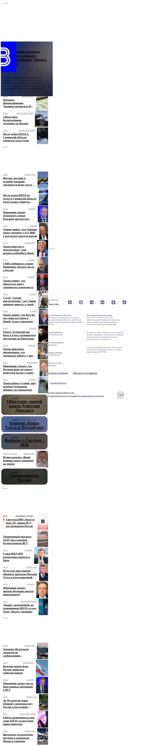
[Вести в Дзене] (69, 302)
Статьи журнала (58, 383)
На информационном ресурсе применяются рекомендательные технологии (76, 396)
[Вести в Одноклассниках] (113, 302)
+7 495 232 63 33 (54, 355)
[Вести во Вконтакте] (102, 302)
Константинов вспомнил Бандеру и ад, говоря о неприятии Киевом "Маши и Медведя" (25, 58)
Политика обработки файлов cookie (61, 393)
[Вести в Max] (80, 302)
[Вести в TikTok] (124, 302)
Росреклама (52, 365)
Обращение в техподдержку (85, 373)
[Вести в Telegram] (91, 302)
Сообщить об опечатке (58, 373)
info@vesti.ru (52, 345)
